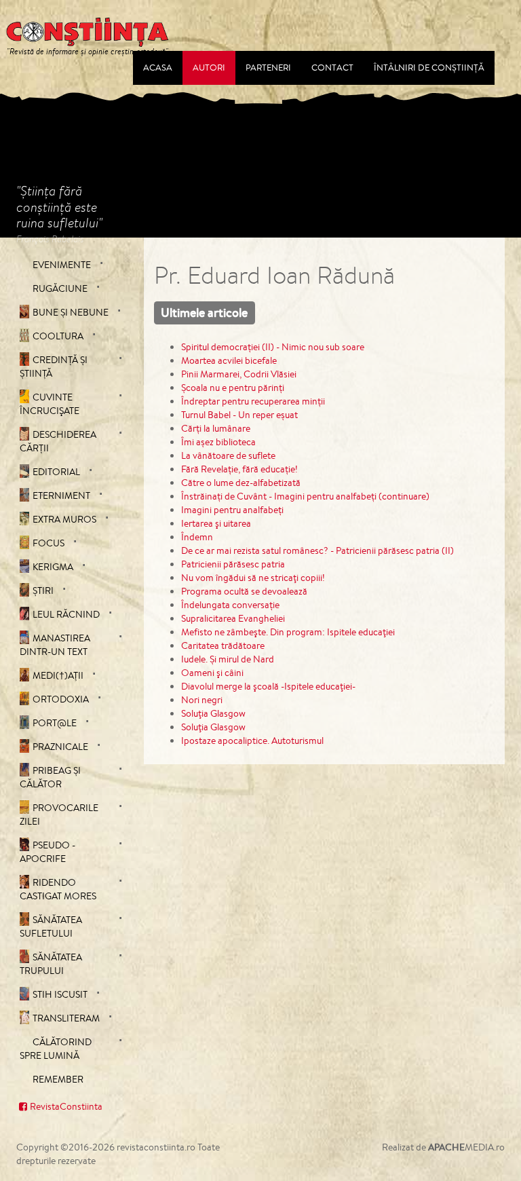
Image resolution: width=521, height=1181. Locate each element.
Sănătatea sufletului (51, 926)
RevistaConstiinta (66, 1106)
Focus (48, 543)
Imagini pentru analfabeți (232, 510)
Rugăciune (60, 288)
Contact (332, 67)
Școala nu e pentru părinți (232, 387)
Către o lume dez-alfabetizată (241, 482)
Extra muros (64, 519)
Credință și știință (54, 366)
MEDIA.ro (466, 1147)
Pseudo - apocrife (47, 852)
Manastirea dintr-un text (55, 645)
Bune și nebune (71, 312)
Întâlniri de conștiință (429, 67)
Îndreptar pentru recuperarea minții (253, 401)
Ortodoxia (61, 699)
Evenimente (62, 265)
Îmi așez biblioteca (218, 442)
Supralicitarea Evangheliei (233, 618)
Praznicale (60, 747)
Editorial (56, 472)
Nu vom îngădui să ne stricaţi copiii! (253, 577)
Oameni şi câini (212, 673)
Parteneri (268, 67)
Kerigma (53, 567)
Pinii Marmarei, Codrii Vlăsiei (238, 374)
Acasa (157, 67)
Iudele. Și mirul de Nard (227, 659)
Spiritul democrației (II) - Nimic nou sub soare (272, 347)
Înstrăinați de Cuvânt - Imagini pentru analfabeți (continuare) (305, 496)
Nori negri (202, 700)
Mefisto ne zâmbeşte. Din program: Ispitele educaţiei (288, 632)
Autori (209, 67)
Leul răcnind (66, 614)
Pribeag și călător (50, 777)
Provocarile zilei (59, 814)
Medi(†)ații (58, 675)
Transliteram (66, 1018)
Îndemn (197, 537)
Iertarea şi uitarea (216, 523)
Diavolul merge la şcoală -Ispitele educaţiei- (268, 686)
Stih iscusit (60, 994)
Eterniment (61, 495)
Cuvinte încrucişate (49, 404)
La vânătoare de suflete (228, 455)
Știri (43, 590)
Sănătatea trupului (51, 964)
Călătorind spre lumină (56, 1049)
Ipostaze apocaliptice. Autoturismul (252, 740)
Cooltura (58, 336)
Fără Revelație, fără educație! (239, 469)
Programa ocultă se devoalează (244, 591)
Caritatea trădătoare (223, 645)
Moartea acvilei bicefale (229, 360)
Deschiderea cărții (58, 441)
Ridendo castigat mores (58, 889)
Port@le (55, 723)
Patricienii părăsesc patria (233, 564)
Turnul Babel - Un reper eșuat (239, 415)
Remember (58, 1079)
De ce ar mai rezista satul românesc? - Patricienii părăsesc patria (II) (317, 550)
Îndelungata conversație (230, 605)
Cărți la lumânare (215, 428)
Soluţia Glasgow (213, 713)
